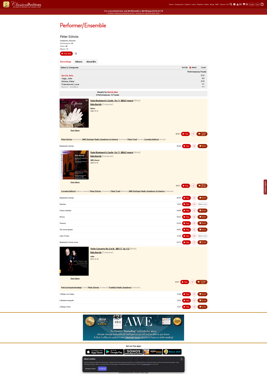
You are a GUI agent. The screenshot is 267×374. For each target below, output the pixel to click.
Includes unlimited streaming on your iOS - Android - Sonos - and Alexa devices (133, 13)
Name (194, 67)
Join (257, 4)
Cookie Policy (146, 364)
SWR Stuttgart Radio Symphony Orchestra (100, 139)
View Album (75, 131)
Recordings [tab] (65, 61)
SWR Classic (94, 160)
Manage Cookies (90, 368)
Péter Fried (132, 139)
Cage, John (67, 78)
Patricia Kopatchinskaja (71, 287)
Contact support (265, 187)
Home (171, 4)
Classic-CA (224, 4)
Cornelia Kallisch (151, 139)
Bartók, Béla (67, 76)
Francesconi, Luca (70, 84)
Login (252, 4)
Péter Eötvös (66, 139)
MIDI (217, 4)
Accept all (102, 368)
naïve (92, 256)
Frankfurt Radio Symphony (120, 287)
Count (203, 67)
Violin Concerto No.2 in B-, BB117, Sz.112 (109, 248)
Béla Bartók (95, 104)
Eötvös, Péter (68, 81)
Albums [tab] (78, 61)
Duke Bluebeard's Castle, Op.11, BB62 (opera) (111, 100)
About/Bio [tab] (91, 61)
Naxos (92, 108)
